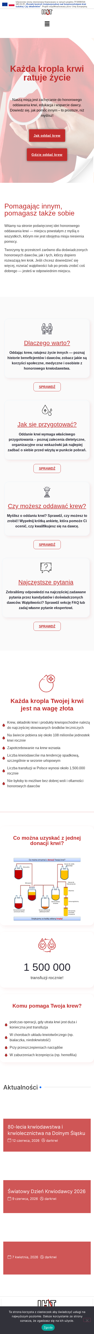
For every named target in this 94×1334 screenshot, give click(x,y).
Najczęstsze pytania (45, 582)
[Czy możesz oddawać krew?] (47, 491)
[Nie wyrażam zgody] (87, 1320)
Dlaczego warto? (47, 343)
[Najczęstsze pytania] (45, 568)
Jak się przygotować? (47, 424)
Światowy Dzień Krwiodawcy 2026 (47, 1191)
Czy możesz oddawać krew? (47, 506)
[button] (47, 23)
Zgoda (48, 1327)
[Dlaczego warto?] (47, 328)
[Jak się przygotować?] (47, 410)
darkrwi (52, 1140)
